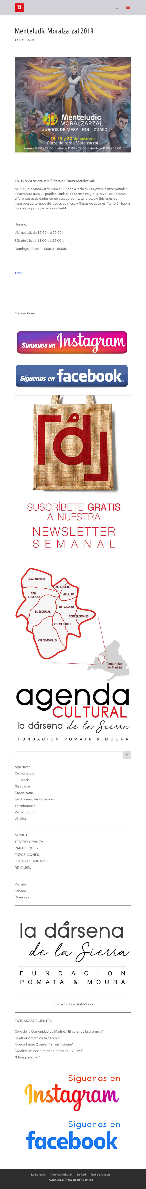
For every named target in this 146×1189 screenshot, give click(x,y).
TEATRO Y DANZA (29, 842)
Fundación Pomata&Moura (73, 1004)
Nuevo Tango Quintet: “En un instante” (44, 1044)
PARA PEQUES (26, 848)
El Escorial (22, 780)
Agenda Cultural (61, 1174)
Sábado (20, 891)
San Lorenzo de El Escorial (35, 799)
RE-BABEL (23, 867)
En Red (81, 1174)
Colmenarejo (24, 773)
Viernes (20, 884)
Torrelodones (25, 806)
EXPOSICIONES (27, 855)
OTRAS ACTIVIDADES (31, 861)
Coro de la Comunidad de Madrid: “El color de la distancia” (59, 1031)
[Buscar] (127, 755)
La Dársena (38, 1174)
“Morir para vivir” (27, 1057)
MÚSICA (21, 835)
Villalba (20, 819)
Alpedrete (22, 767)
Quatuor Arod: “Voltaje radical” (38, 1038)
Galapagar (22, 786)
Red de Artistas (100, 1174)
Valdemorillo (24, 812)
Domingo (22, 897)
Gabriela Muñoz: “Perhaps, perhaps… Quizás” (49, 1051)
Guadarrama (24, 793)
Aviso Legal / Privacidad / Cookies (71, 1179)
